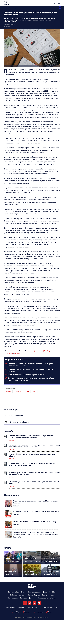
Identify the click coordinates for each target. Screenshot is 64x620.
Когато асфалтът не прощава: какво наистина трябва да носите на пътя (32, 559)
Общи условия (10, 607)
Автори (53, 598)
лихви (27, 391)
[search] (55, 3)
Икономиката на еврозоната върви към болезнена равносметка (32, 9)
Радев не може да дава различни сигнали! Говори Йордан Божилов (35, 502)
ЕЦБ (34, 391)
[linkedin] (34, 603)
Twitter (18, 353)
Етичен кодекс (48, 607)
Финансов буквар (49, 592)
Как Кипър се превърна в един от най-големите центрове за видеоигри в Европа (13, 560)
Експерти (45, 595)
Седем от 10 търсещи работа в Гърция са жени (25, 375)
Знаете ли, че (43, 598)
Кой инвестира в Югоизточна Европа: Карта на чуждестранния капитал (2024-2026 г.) (32, 573)
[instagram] (29, 603)
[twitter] (39, 603)
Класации (23, 598)
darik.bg (16, 506)
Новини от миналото (18, 595)
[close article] (60, 7)
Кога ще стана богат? (19, 422)
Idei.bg (50, 612)
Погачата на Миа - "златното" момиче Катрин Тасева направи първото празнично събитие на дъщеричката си (35, 533)
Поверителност (21, 607)
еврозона (8, 391)
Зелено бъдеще (34, 595)
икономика (18, 391)
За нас (56, 607)
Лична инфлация (16, 415)
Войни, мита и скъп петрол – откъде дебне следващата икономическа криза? (12, 573)
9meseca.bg (17, 537)
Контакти (38, 607)
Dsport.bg (27, 612)
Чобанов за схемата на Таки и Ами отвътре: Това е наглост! (36, 511)
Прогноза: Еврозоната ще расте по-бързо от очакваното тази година (51, 572)
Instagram (49, 351)
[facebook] (25, 603)
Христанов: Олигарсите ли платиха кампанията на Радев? (35, 522)
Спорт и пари (13, 598)
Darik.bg (16, 612)
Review (11, 9)
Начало (7, 9)
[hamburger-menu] (59, 3)
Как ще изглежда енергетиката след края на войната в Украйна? (50, 559)
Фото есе (32, 598)
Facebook (39, 351)
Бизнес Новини (14, 592)
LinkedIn (9, 353)
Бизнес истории (34, 592)
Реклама (30, 607)
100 (52, 595)
